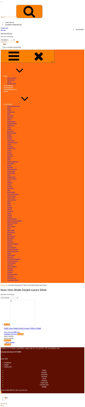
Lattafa (9, 215)
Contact (44, 372)
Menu (52, 62)
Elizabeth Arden (12, 169)
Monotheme (11, 236)
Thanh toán (44, 383)
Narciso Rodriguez (12, 244)
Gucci (9, 181)
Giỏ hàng (44, 376)
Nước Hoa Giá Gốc (6, 33)
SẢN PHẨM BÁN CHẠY (10, 89)
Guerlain (9, 182)
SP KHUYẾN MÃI (8, 85)
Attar (9, 127)
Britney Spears (11, 133)
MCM (8, 228)
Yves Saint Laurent (13, 280)
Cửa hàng (44, 374)
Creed (9, 152)
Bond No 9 (10, 131)
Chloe (9, 144)
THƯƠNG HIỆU (8, 104)
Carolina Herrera (12, 142)
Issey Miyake (11, 192)
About (44, 370)
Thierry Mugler (11, 263)
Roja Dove (10, 257)
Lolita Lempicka (12, 219)
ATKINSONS (10, 125)
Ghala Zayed (11, 177)
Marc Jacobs (11, 226)
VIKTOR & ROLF (11, 278)
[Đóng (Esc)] (1, 403)
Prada (9, 253)
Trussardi (10, 268)
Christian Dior (11, 148)
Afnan (9, 108)
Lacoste (9, 207)
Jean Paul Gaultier (13, 194)
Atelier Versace (12, 123)
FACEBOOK (7, 363)
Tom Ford (10, 265)
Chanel (9, 139)
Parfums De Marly (12, 249)
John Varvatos (11, 200)
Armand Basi (11, 121)
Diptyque (10, 156)
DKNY (8, 160)
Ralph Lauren (11, 255)
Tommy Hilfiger (12, 267)
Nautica (9, 246)
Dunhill (9, 165)
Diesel (9, 158)
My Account (80, 29)
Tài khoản (44, 381)
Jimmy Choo (11, 198)
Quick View (7, 340)
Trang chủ (4, 285)
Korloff (9, 205)
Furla (8, 175)
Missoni (9, 234)
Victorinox (10, 276)
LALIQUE (9, 209)
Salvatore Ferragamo (13, 259)
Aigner (9, 110)
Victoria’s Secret (12, 274)
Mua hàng (20, 334)
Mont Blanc (10, 238)
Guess (9, 184)
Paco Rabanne (11, 247)
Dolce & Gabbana (12, 161)
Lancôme (10, 211)
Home (44, 378)
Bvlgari (9, 135)
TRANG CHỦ (8, 367)
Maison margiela (12, 223)
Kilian (8, 203)
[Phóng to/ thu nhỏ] (6, 403)
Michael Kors (11, 232)
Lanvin (9, 213)
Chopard (10, 146)
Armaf (9, 119)
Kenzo (9, 202)
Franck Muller (11, 173)
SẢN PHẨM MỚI (8, 87)
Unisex (9, 82)
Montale (9, 240)
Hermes (9, 186)
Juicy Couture (11, 196)
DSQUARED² (10, 163)
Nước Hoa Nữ (11, 80)
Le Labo (9, 217)
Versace (9, 272)
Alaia (8, 114)
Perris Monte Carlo (13, 251)
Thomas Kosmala (12, 261)
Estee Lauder (11, 171)
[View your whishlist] (1, 46)
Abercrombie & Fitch (13, 106)
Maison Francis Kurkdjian (14, 221)
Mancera (10, 225)
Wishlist (44, 387)
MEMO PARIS (11, 230)
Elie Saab (10, 167)
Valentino (10, 270)
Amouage (10, 116)
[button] (9, 336)
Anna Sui (10, 118)
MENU (5, 76)
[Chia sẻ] (3, 403)
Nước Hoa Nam (11, 78)
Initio (8, 190)
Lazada (6, 365)
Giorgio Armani (11, 179)
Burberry (9, 137)
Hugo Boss (10, 188)
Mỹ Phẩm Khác (11, 84)
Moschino (10, 242)
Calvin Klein (10, 140)
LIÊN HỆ (6, 91)
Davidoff (10, 154)
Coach (9, 150)
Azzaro (9, 129)
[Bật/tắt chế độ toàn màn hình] (4, 403)
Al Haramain (11, 112)
